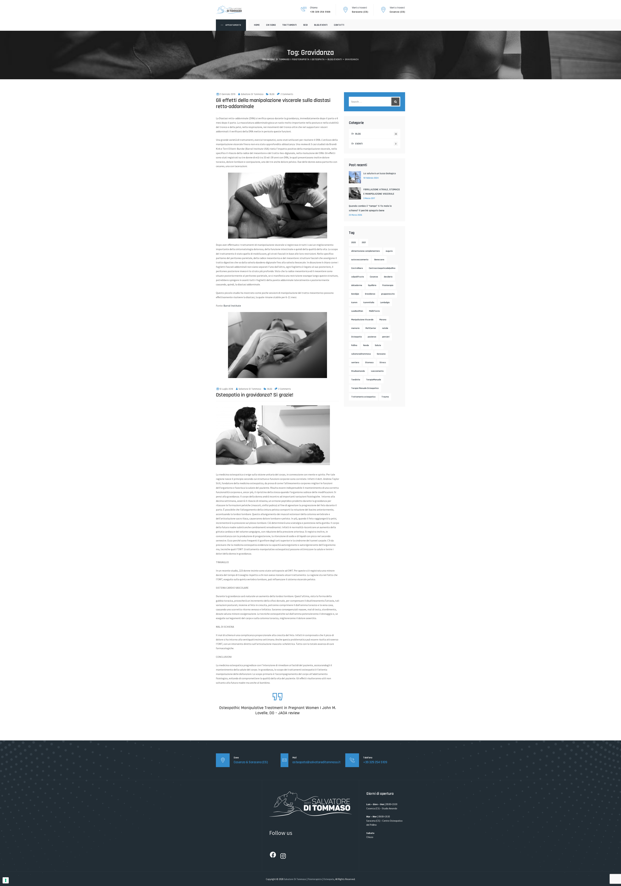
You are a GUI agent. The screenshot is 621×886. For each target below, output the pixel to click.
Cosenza (374, 276)
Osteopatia (356, 336)
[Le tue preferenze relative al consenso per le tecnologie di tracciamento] (6, 880)
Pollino (354, 345)
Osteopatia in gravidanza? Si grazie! (254, 394)
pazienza (372, 336)
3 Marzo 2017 (369, 198)
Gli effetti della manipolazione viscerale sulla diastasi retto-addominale (273, 103)
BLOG (272, 94)
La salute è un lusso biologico (379, 173)
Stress (383, 362)
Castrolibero (357, 268)
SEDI (305, 25)
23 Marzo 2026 (355, 215)
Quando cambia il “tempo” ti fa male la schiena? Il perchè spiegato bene (370, 208)
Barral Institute (232, 305)
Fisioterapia (387, 285)
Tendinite (355, 379)
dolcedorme (356, 285)
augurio (389, 251)
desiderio (388, 276)
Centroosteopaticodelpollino (382, 268)
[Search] (395, 102)
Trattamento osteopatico (363, 396)
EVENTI (359, 143)
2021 (364, 242)
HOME (257, 25)
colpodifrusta (357, 276)
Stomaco (369, 362)
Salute (378, 345)
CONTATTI (339, 25)
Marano (382, 319)
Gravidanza (370, 293)
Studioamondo (358, 371)
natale (385, 328)
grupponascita (388, 293)
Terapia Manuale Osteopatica (365, 388)
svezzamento (377, 371)
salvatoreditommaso (361, 353)
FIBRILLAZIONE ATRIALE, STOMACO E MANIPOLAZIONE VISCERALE (381, 192)
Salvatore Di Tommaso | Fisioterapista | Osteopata (309, 879)
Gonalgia (355, 293)
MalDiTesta (374, 311)
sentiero (355, 362)
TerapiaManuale (373, 379)
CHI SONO (271, 25)
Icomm (354, 302)
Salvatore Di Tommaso (252, 94)
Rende (366, 345)
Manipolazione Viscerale (362, 319)
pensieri (386, 336)
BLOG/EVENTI (321, 25)
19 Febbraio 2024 (371, 178)
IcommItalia (368, 302)
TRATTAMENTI (289, 25)
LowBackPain (357, 311)
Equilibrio (372, 285)
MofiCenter (370, 328)
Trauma (385, 396)
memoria (355, 328)
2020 (353, 242)
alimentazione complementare (365, 251)
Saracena (381, 353)
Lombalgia (385, 302)
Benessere (379, 259)
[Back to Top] (614, 880)
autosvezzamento (359, 259)
